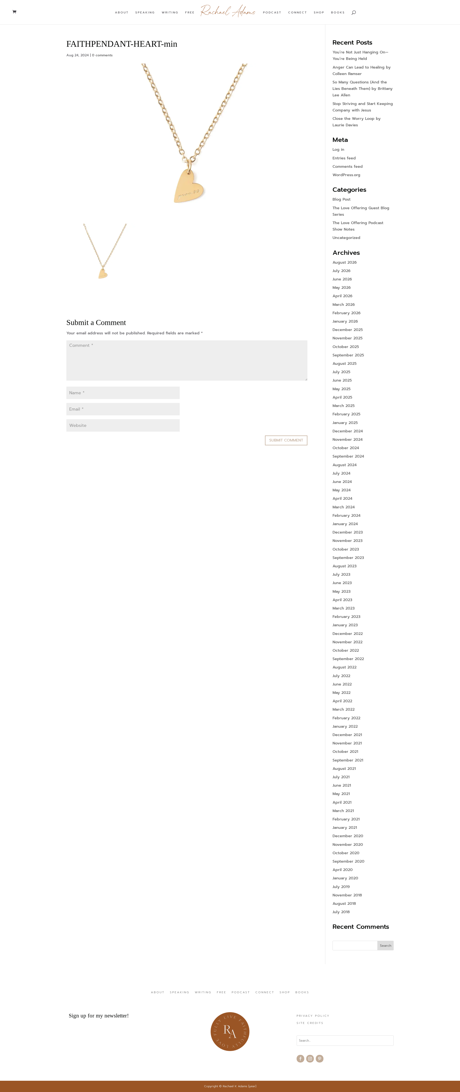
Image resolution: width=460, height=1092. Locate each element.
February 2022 (346, 718)
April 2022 (342, 701)
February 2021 (346, 819)
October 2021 (345, 752)
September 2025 (348, 355)
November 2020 (348, 845)
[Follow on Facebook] (300, 1059)
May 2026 (342, 287)
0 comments (102, 55)
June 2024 (342, 482)
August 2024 (345, 465)
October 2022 (346, 650)
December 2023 (348, 532)
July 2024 (342, 473)
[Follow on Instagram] (310, 1059)
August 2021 (344, 769)
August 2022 (344, 667)
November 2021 (347, 743)
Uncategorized (346, 238)
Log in (338, 149)
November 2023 (347, 541)
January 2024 (345, 524)
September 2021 (348, 760)
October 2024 (346, 448)
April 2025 (342, 397)
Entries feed (344, 158)
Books (338, 13)
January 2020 (345, 878)
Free (190, 13)
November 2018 (347, 895)
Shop (319, 13)
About (122, 13)
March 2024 (344, 507)
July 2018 (341, 912)
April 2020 (343, 870)
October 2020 (346, 853)
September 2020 (348, 861)
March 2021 (343, 811)
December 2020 (348, 836)
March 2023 (344, 608)
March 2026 (344, 305)
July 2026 (342, 271)
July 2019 (341, 887)
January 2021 (345, 828)
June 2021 (342, 785)
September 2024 (348, 456)
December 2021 (347, 735)
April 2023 (342, 600)
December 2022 (348, 634)
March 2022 (344, 709)
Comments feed (348, 166)
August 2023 (344, 566)
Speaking (145, 13)
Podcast (272, 13)
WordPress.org (346, 175)
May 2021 (341, 794)
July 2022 (341, 676)
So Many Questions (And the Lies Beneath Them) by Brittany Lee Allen (363, 88)
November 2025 (347, 338)
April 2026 (342, 296)
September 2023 (348, 558)
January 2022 (345, 726)
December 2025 (348, 330)
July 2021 (341, 777)
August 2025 (344, 363)
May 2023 (342, 591)
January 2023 (345, 625)
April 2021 (342, 802)
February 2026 (347, 313)
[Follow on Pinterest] (319, 1059)
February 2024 (347, 515)
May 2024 (342, 490)
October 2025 (346, 347)
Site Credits (310, 1023)
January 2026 (345, 321)
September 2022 (348, 659)
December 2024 (348, 431)
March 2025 (344, 406)
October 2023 (346, 549)
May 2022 (342, 693)
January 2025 (345, 423)
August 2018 (344, 903)
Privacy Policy (313, 1016)
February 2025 (346, 414)
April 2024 (342, 498)
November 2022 (347, 642)
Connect (297, 13)
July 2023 (341, 574)
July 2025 (341, 372)
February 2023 (346, 617)
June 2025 (342, 380)
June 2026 (342, 279)
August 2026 (345, 262)
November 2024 (348, 439)
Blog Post (342, 199)
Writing (170, 13)
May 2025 (342, 389)
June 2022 (342, 684)
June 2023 (342, 583)
